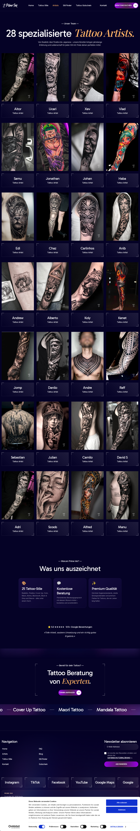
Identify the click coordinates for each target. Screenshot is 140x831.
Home (31, 5)
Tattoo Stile (43, 5)
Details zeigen (116, 827)
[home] (11, 5)
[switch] (63, 826)
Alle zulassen (122, 803)
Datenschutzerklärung (119, 758)
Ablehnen (121, 810)
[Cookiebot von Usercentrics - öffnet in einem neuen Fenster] (14, 826)
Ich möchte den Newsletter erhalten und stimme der (122, 755)
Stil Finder (67, 5)
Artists (56, 5)
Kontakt (103, 5)
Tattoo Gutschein (83, 5)
